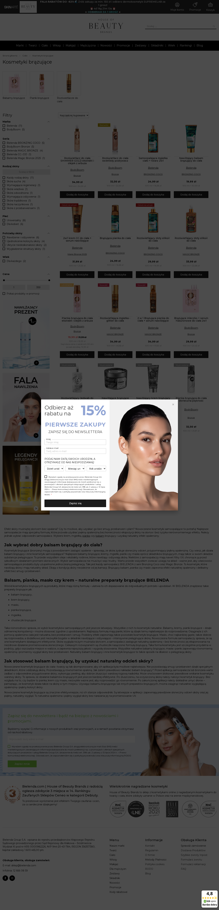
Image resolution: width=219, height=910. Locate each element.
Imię (48, 439)
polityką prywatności (72, 492)
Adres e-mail (52, 448)
